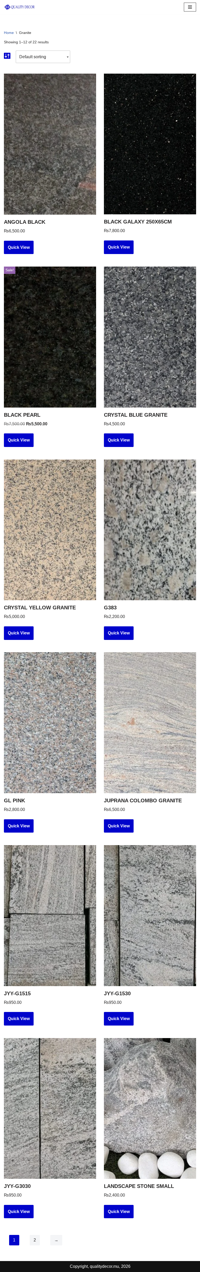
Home (9, 33)
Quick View (19, 247)
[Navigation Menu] (190, 7)
